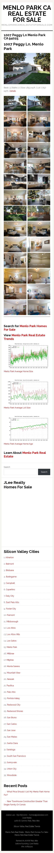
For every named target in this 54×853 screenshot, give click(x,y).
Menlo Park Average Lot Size (17, 407)
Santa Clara (12, 743)
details (13, 91)
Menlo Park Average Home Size (18, 371)
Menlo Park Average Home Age (18, 444)
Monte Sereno (13, 666)
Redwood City (13, 705)
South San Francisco (16, 756)
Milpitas (10, 660)
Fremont (11, 615)
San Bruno (12, 717)
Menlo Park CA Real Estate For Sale (27, 13)
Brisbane (10, 570)
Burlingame (11, 576)
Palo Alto (11, 692)
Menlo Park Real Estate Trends (24, 337)
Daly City (10, 596)
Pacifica (10, 685)
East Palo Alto (12, 602)
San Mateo (12, 737)
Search (7, 467)
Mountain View (13, 673)
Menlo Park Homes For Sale (25, 328)
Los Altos (11, 628)
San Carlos (12, 724)
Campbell (10, 583)
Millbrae (10, 653)
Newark (10, 679)
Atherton (10, 557)
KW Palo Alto (32, 841)
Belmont (10, 564)
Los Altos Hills (13, 634)
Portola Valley (13, 698)
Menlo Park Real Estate (25, 454)
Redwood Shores (15, 711)
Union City (11, 769)
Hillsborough (12, 621)
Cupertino (10, 589)
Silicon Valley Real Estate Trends (27, 826)
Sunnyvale (12, 762)
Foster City (11, 609)
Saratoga (11, 749)
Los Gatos (11, 641)
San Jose (11, 730)
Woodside (11, 775)
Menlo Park (12, 647)
